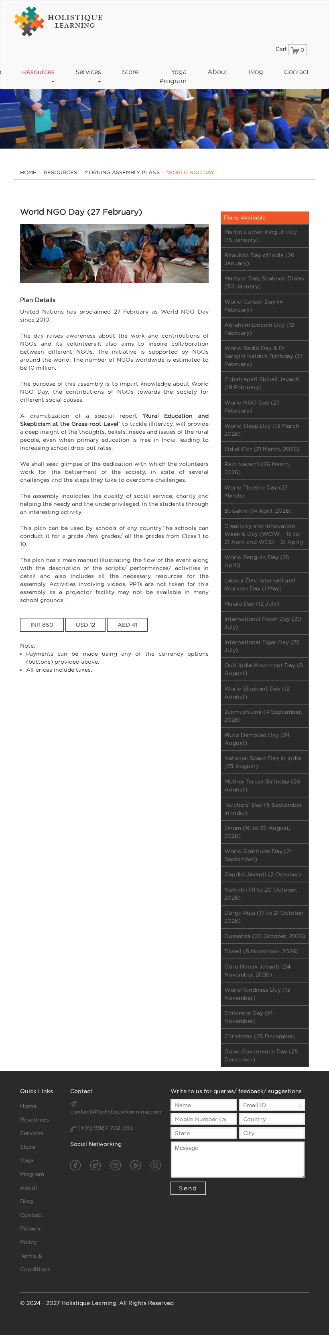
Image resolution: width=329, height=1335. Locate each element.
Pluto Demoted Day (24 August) (257, 739)
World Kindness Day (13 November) (257, 994)
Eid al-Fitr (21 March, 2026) (261, 449)
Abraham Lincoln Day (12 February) (259, 329)
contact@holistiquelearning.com (115, 1111)
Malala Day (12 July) (251, 603)
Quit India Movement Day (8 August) (263, 669)
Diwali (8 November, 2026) (261, 951)
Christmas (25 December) (260, 1036)
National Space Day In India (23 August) (262, 762)
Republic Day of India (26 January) (259, 259)
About (217, 71)
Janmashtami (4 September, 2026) (263, 716)
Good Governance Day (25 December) (261, 1055)
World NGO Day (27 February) (252, 406)
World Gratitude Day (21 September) (258, 855)
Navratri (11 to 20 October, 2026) (260, 893)
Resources (60, 172)
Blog (255, 71)
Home (28, 172)
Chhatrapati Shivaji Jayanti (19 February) (262, 383)
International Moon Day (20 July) (262, 623)
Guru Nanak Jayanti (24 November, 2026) (257, 970)
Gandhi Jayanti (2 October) (262, 874)
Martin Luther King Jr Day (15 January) (260, 236)
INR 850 (41, 625)
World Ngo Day (190, 172)
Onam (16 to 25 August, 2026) (257, 832)
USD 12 (85, 625)
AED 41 (127, 625)
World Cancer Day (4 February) (253, 305)
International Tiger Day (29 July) (262, 646)
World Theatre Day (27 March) (256, 491)
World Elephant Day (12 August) (257, 692)
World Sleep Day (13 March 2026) (261, 430)
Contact (296, 71)
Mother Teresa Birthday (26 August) (262, 785)
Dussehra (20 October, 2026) (264, 936)
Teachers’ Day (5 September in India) (263, 808)
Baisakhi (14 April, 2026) (258, 510)
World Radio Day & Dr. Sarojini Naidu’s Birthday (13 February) (263, 356)
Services (31, 1133)
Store (130, 71)
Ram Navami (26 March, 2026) (257, 468)
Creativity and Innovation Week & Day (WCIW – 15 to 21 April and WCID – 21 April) (263, 534)
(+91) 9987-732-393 (105, 1128)
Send (188, 1188)
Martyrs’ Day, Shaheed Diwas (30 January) (264, 282)
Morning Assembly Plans (122, 172)
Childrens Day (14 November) (248, 1017)
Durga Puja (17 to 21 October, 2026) (264, 917)
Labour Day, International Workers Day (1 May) (259, 584)
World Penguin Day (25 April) (256, 561)
